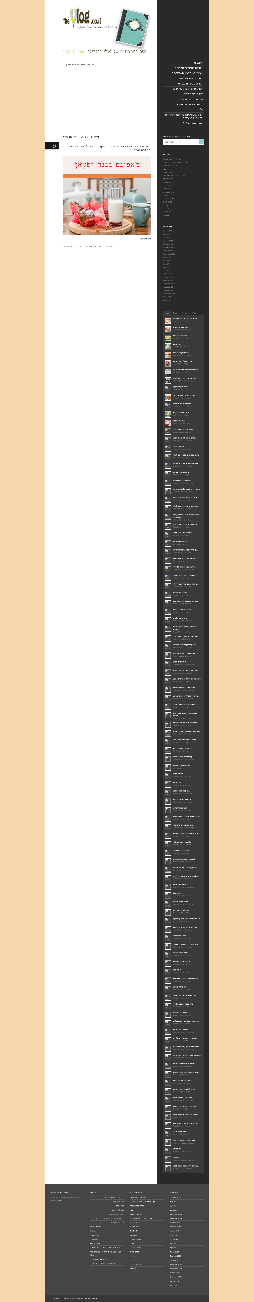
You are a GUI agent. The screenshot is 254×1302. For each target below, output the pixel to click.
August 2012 (167, 297)
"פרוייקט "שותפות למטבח (172, 159)
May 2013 (166, 267)
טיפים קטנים (167, 185)
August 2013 (167, 257)
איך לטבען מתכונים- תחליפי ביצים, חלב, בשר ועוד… (105, 1253)
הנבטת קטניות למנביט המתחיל (174, 175)
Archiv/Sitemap (95, 1226)
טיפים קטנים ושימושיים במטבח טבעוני (103, 1263)
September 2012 (169, 293)
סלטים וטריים (167, 202)
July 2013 (166, 260)
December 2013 (168, 244)
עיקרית (165, 205)
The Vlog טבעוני (68, 1298)
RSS (149, 30)
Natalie (111, 246)
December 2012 (168, 283)
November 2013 (168, 247)
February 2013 (168, 277)
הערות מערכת (168, 179)
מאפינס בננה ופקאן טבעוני (81, 137)
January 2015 (168, 231)
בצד (164, 169)
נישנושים (100, 246)
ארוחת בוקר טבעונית (170, 165)
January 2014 (168, 241)
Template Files (95, 1243)
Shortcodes (94, 1239)
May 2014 (166, 234)
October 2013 (168, 250)
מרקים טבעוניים (168, 192)
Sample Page (94, 1235)
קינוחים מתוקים (91, 246)
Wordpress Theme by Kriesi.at (86, 1298)
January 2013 (168, 280)
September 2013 (169, 254)
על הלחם (166, 208)
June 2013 (167, 264)
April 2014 (166, 237)
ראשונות (166, 215)
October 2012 (168, 290)
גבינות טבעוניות (168, 172)
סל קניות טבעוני (168, 198)
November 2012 (168, 287)
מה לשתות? (167, 188)
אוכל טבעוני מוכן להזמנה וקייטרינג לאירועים (105, 1247)
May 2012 (166, 300)
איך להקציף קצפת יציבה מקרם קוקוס (175, 162)
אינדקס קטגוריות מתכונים (98, 1259)
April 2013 (166, 270)
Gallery (92, 1231)
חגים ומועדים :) (168, 182)
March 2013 (167, 273)
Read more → (145, 238)
